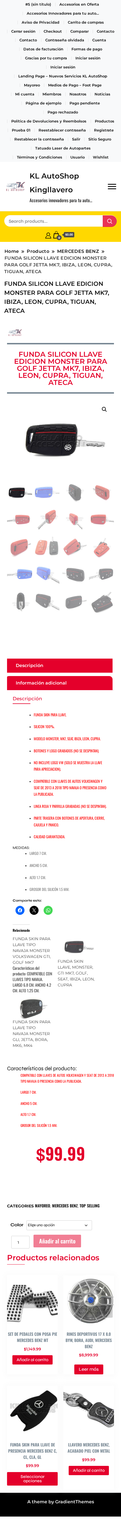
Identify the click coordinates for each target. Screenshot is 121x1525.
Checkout (53, 31)
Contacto (105, 31)
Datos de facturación (43, 49)
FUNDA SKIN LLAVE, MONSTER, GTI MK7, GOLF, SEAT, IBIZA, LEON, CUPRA (76, 973)
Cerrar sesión (23, 31)
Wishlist (101, 157)
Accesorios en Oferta (79, 4)
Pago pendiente (85, 103)
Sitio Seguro (99, 139)
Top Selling (90, 1206)
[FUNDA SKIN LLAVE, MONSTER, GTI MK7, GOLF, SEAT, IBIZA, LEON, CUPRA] (77, 947)
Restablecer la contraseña (39, 139)
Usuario (77, 157)
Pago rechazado (63, 112)
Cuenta (99, 40)
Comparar (79, 31)
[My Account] (48, 235)
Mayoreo (32, 85)
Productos (104, 121)
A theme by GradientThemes (60, 1501)
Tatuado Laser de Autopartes (63, 148)
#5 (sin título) (38, 4)
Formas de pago (86, 49)
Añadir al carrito (57, 1241)
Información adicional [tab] (41, 683)
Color (16, 1224)
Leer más (89, 1369)
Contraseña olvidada (64, 40)
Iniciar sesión (87, 58)
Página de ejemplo (43, 103)
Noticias (102, 94)
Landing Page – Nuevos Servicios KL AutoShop (62, 76)
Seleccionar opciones (32, 1478)
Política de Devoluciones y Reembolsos (48, 121)
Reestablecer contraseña (62, 130)
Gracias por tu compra (46, 58)
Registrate (104, 130)
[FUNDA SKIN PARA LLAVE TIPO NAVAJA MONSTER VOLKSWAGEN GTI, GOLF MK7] (35, 964)
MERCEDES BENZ (65, 1206)
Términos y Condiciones (39, 157)
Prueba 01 (21, 130)
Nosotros (78, 94)
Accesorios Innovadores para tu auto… (63, 13)
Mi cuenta (24, 94)
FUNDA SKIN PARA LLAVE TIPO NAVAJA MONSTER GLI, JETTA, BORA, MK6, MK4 (31, 1033)
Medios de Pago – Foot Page (75, 85)
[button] (104, 409)
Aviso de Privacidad (40, 22)
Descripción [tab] (29, 665)
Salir (76, 139)
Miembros (51, 94)
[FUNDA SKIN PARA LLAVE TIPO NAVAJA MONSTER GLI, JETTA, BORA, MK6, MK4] (32, 1007)
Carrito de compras (86, 22)
